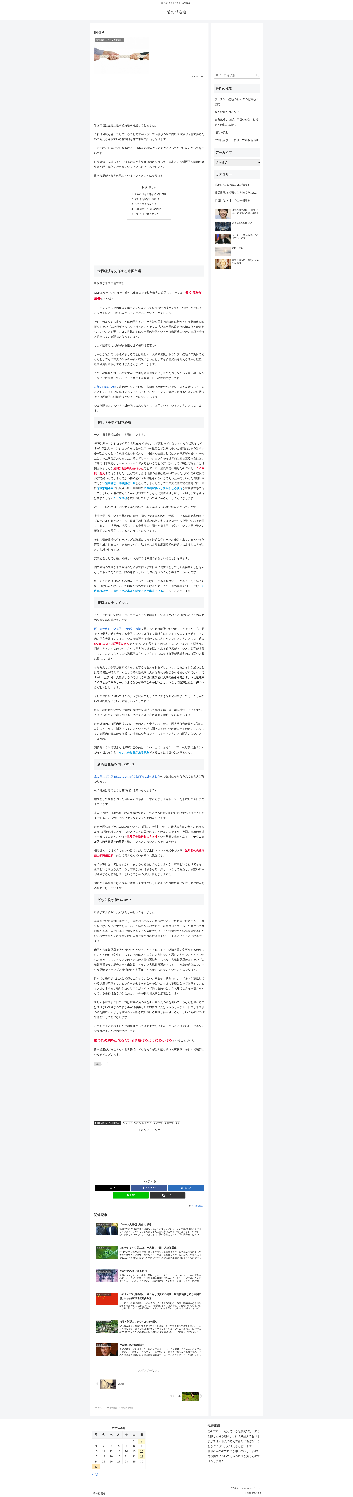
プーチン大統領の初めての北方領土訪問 (237, 102)
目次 (145, 187)
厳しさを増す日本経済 (146, 199)
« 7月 (95, 1474)
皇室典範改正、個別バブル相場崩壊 (237, 140)
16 (141, 1451)
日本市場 (159, 1123)
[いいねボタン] (97, 1064)
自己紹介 (234, 1488)
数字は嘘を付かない (227, 111)
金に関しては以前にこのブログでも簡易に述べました (127, 776)
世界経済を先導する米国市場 (150, 194)
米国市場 (170, 1123)
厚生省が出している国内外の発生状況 (117, 628)
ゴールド (128, 1123)
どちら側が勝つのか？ (146, 214)
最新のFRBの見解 (105, 386)
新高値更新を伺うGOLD (147, 209)
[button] (167, 1195)
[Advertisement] (149, 99)
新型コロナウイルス (145, 204)
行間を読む (221, 132)
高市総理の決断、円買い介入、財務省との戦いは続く (237, 122)
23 (141, 1456)
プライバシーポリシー (250, 1488)
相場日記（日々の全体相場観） (108, 1123)
